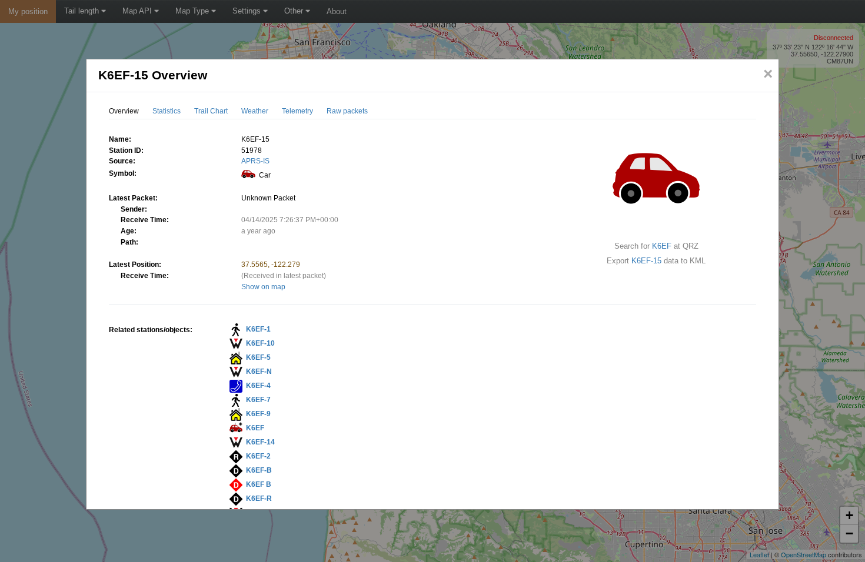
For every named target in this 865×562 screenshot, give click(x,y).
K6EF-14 (260, 442)
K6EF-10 (260, 343)
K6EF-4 (258, 386)
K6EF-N (259, 371)
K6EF (661, 246)
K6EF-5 (258, 357)
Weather (254, 111)
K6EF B (258, 484)
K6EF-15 (646, 260)
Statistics (166, 111)
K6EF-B (259, 470)
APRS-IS (255, 161)
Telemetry (297, 111)
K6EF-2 (258, 456)
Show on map (263, 287)
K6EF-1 (258, 329)
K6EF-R (259, 498)
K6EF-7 (258, 400)
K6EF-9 (258, 414)
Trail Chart (211, 111)
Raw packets (347, 111)
